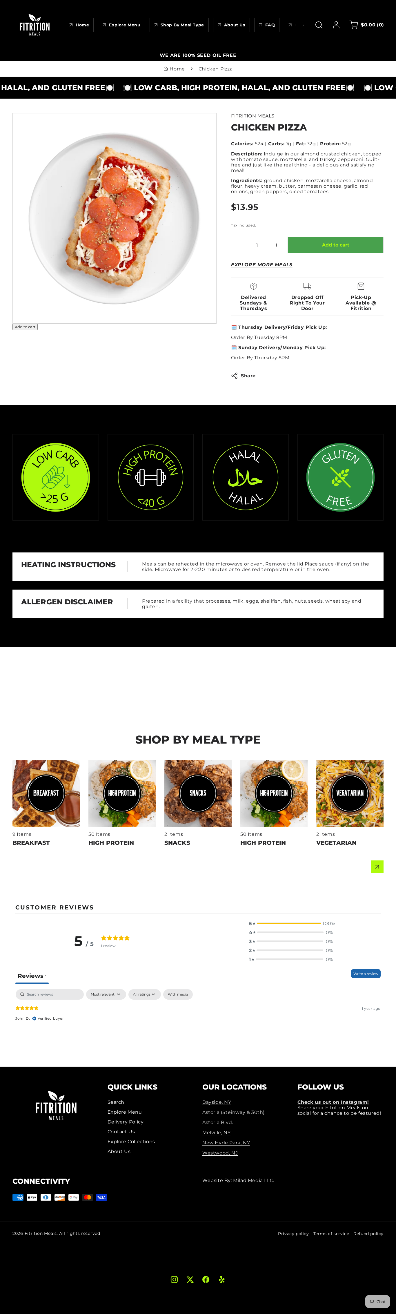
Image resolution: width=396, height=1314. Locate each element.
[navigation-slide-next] (296, 25)
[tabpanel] (198, 1026)
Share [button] (248, 375)
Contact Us (121, 1131)
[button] (319, 25)
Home (177, 69)
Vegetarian (329, 762)
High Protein (104, 762)
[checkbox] (178, 994)
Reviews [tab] (32, 975)
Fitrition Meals (41, 1233)
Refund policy (368, 1233)
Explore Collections (131, 1141)
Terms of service (331, 1233)
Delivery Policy (126, 1122)
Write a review (365, 974)
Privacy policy (293, 1233)
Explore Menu (125, 1112)
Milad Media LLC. (253, 1180)
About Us (119, 1151)
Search (116, 1102)
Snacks (173, 762)
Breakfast (24, 762)
